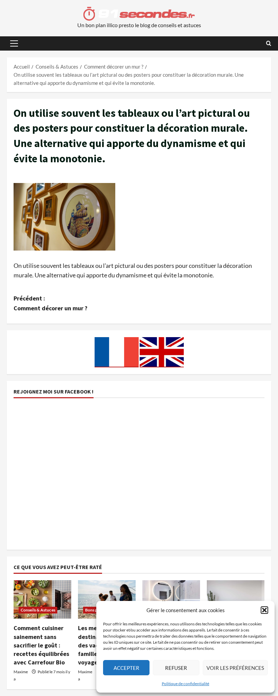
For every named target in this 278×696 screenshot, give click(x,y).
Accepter (126, 668)
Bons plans (95, 609)
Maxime (21, 671)
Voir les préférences (235, 668)
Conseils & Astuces (38, 609)
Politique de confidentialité (185, 683)
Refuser (176, 668)
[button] (264, 610)
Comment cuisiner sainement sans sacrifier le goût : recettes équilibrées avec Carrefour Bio (41, 645)
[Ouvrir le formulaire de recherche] (268, 43)
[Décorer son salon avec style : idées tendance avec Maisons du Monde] (235, 599)
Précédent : (50, 303)
